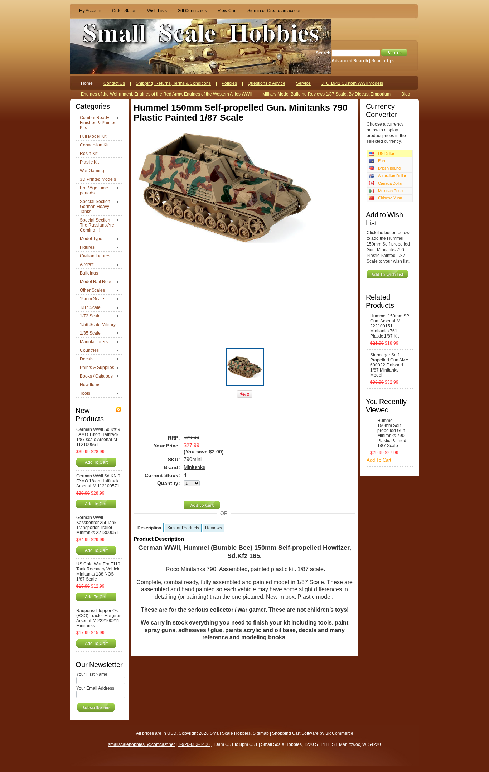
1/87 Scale (88, 308)
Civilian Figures (95, 255)
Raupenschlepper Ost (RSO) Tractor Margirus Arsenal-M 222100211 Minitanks (98, 618)
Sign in (254, 10)
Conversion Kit (94, 144)
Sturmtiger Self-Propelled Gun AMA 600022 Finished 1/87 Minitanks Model (389, 365)
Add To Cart (96, 462)
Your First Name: (92, 674)
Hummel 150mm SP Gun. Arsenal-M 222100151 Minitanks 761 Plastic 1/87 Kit (389, 326)
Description (149, 527)
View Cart (227, 10)
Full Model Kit (93, 136)
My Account (90, 10)
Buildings (89, 273)
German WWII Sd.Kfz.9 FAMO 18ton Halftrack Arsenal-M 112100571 (98, 481)
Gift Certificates (192, 10)
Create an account (285, 10)
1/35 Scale (88, 333)
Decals (84, 359)
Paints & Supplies (95, 368)
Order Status (124, 10)
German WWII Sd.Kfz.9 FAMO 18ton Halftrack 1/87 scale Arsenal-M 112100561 (98, 437)
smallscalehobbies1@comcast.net (141, 744)
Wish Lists (157, 10)
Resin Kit (88, 153)
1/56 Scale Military (98, 324)
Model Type (89, 239)
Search (323, 52)
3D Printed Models (98, 179)
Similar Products (183, 527)
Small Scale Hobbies (230, 733)
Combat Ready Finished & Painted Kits (96, 122)
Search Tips (382, 60)
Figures (85, 248)
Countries (87, 351)
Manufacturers (92, 342)
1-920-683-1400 (194, 744)
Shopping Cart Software (295, 733)
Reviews (213, 527)
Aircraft (84, 265)
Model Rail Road (94, 282)
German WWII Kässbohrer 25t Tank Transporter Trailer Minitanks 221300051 (97, 525)
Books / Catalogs (94, 376)
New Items (90, 384)
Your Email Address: (95, 688)
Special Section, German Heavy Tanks (93, 206)
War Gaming (92, 170)
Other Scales (90, 290)
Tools (83, 394)
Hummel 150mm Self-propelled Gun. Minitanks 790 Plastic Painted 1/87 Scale (391, 433)
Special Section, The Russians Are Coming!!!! (95, 225)
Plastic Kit (89, 162)
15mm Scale (90, 299)
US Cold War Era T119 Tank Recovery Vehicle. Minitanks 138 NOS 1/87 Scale (99, 572)
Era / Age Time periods (92, 190)
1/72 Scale (88, 316)
